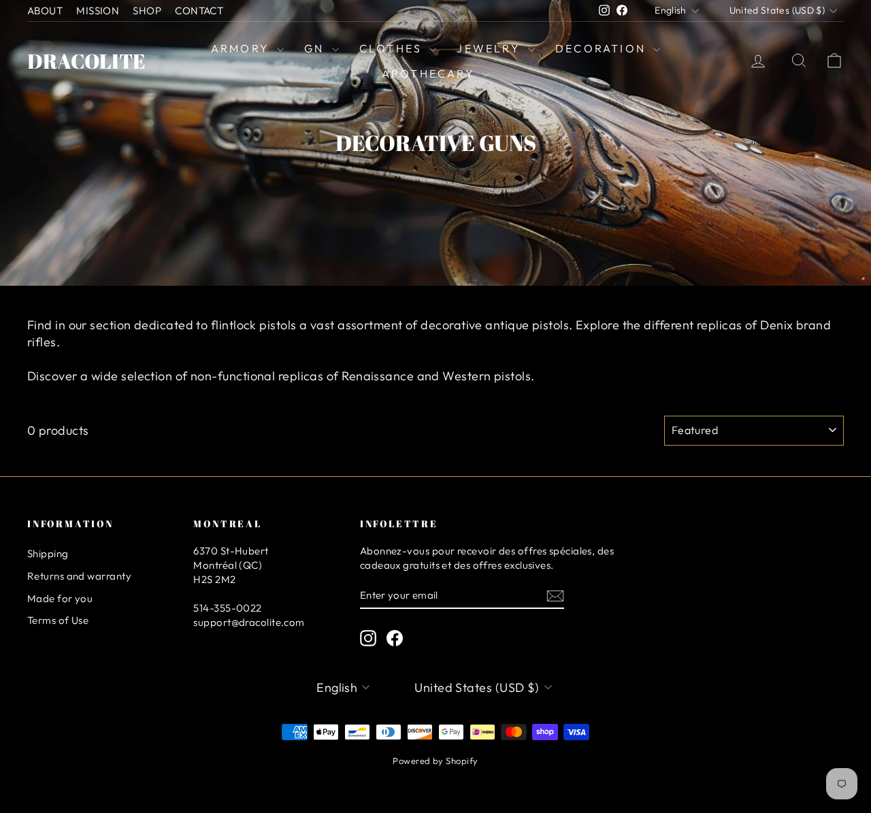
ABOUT (45, 10)
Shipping (48, 553)
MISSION (97, 10)
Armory (242, 48)
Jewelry (491, 48)
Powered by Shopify (435, 760)
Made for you (60, 598)
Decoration (602, 48)
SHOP (147, 10)
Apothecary (430, 73)
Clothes (393, 48)
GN (316, 48)
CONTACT (199, 10)
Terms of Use (57, 620)
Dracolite (86, 61)
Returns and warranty (79, 575)
